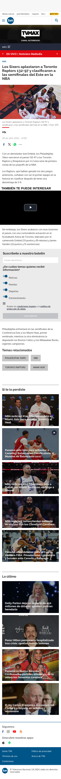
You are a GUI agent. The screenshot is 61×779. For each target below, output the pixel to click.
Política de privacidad (41, 751)
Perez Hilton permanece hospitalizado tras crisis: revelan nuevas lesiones (29, 642)
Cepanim (35, 14)
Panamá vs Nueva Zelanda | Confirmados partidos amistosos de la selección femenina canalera (29, 674)
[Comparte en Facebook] (4, 144)
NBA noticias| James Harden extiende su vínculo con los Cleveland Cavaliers (29, 523)
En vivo (55, 14)
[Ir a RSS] (21, 731)
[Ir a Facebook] (3, 731)
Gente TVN (7, 751)
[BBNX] (5, 770)
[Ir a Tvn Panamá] (29, 20)
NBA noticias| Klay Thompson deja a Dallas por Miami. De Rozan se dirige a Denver (29, 487)
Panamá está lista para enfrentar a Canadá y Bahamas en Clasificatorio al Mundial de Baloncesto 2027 (29, 453)
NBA (36, 358)
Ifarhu (43, 14)
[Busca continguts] (56, 20)
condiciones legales (26, 306)
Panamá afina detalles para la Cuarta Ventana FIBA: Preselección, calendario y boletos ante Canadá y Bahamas (30, 555)
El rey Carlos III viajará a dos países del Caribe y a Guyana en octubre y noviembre (29, 708)
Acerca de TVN (38, 756)
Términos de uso (9, 756)
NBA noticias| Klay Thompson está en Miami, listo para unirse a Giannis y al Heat (29, 419)
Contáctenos (8, 761)
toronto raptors (15, 367)
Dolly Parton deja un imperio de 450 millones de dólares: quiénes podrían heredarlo (28, 606)
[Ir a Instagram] (9, 731)
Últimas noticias (8, 14)
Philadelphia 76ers (15, 358)
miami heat (39, 367)
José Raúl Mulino (23, 14)
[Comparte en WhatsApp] (15, 144)
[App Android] (10, 742)
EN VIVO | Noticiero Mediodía (24, 53)
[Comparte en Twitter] (9, 144)
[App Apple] (4, 742)
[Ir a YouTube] (15, 731)
